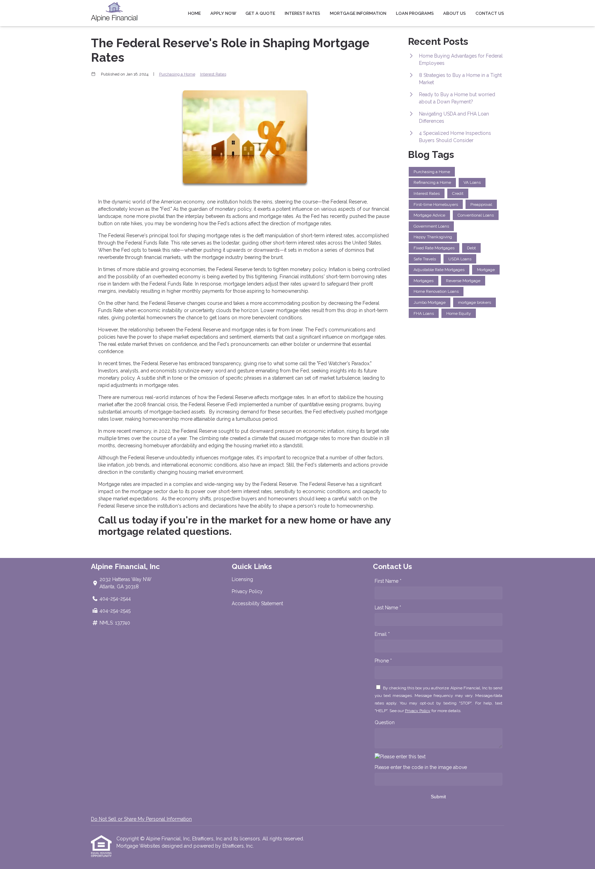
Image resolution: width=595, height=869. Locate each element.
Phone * (383, 660)
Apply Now (223, 13)
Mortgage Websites (138, 846)
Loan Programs (415, 13)
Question (385, 722)
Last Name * (388, 607)
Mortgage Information (358, 13)
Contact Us (490, 13)
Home (194, 13)
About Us (454, 13)
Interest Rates (302, 13)
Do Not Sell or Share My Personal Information (141, 819)
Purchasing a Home (177, 74)
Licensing (242, 579)
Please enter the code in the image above (421, 767)
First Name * (388, 581)
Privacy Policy (247, 591)
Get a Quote (260, 13)
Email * (382, 634)
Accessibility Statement (257, 603)
